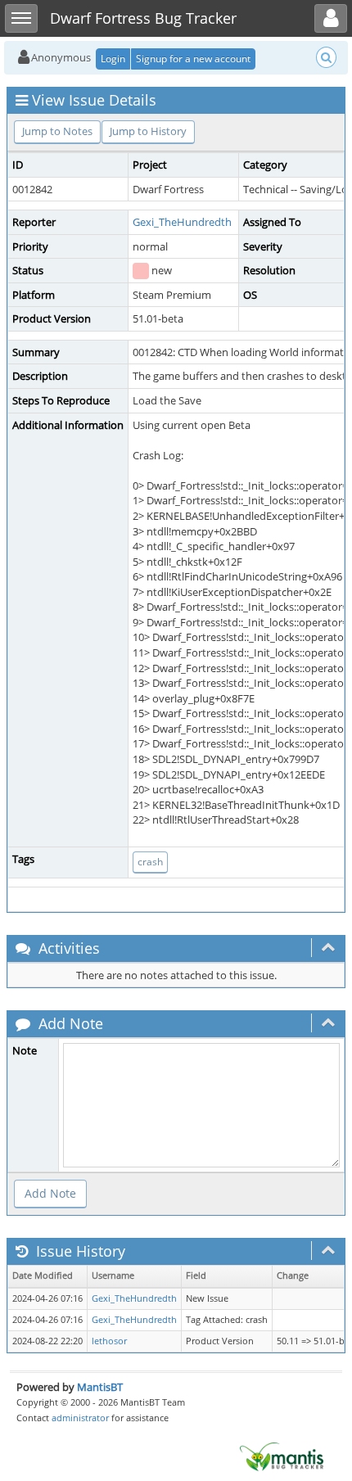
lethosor (109, 1341)
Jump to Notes (57, 131)
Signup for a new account (193, 58)
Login (113, 58)
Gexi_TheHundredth (182, 221)
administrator (80, 1417)
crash (150, 862)
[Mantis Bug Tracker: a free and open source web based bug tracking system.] (281, 1455)
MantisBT (100, 1386)
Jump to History (148, 131)
